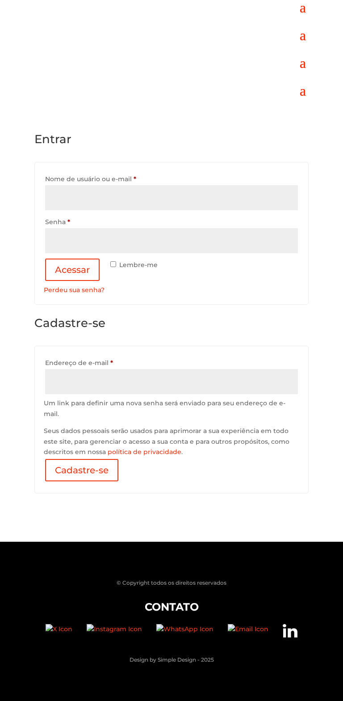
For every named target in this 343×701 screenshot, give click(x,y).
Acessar (72, 269)
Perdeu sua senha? (74, 290)
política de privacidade (144, 452)
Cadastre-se (82, 470)
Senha (76, 221)
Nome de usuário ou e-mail (109, 178)
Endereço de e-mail (97, 362)
